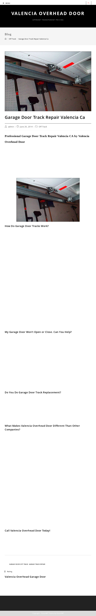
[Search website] (88, 3)
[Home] (5, 39)
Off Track (43, 127)
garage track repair (37, 564)
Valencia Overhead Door (48, 13)
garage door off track (18, 564)
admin (11, 127)
